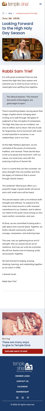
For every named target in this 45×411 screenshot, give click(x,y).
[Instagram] (17, 397)
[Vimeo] (28, 397)
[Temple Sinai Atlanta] (15, 4)
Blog (10, 13)
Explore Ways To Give (16, 351)
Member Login (22, 376)
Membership (22, 392)
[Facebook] (22, 397)
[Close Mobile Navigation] (40, 4)
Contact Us (22, 381)
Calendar (22, 386)
